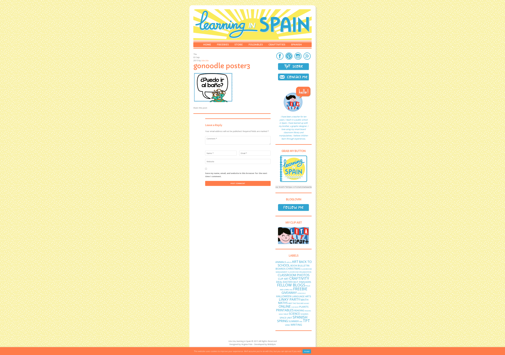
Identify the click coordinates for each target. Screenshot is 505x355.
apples (289, 262)
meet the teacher (296, 303)
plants (304, 306)
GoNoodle (301, 293)
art (295, 261)
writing (296, 324)
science (294, 314)
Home (207, 44)
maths (283, 303)
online (285, 306)
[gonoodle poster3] (213, 101)
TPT (306, 320)
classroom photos (293, 275)
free (291, 290)
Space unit (286, 317)
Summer (294, 321)
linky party (289, 299)
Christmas (293, 268)
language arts (301, 296)
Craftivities (277, 44)
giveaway (289, 292)
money (306, 303)
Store (238, 44)
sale (286, 314)
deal (279, 282)
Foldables (256, 44)
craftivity (299, 278)
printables (285, 310)
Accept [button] (306, 351)
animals (280, 262)
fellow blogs (291, 285)
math (304, 299)
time (300, 321)
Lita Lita (204, 60)
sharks (304, 314)
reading (299, 310)
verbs (287, 325)
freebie (300, 288)
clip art (283, 279)
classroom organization (299, 272)
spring (282, 321)
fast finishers (301, 282)
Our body (295, 307)
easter (287, 282)
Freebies (223, 44)
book (293, 265)
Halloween (283, 296)
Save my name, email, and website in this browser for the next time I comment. (236, 175)
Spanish (296, 44)
